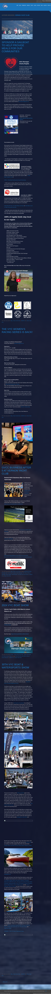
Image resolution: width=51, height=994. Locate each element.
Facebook (38, 1)
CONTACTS (49, 5)
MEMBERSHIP (24, 5)
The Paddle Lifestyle (8, 880)
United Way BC (14, 574)
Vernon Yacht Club (5, 6)
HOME (17, 5)
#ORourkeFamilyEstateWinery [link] (10, 555)
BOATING (38, 5)
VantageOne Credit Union (22, 817)
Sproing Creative (47, 993)
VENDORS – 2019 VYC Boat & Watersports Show (14, 931)
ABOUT (20, 5)
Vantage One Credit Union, (12, 926)
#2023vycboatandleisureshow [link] (16, 556)
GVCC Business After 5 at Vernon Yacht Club (16, 470)
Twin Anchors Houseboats (19, 702)
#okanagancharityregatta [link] (27, 556)
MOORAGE (28, 5)
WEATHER (45, 5)
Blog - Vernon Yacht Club (15, 320)
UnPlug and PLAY (20, 792)
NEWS (42, 5)
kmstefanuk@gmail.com (19, 343)
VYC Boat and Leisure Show (23, 574)
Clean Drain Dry (18, 656)
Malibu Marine (10, 884)
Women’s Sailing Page (25, 406)
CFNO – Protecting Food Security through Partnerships (15, 180)
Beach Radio (24, 926)
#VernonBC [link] (18, 555)
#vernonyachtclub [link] (24, 555)
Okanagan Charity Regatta (6, 574)
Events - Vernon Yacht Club (16, 654)
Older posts (4, 981)
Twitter (40, 1)
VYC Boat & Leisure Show (6, 656)
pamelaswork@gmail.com (24, 101)
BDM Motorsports (12, 881)
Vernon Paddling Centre (18, 884)
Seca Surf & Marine (20, 883)
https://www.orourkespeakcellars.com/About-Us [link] (13, 503)
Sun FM (19, 926)
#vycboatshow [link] (7, 556)
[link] (27, 492)
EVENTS (32, 5)
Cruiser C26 (28, 842)
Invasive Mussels (5, 657)
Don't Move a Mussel (26, 572)
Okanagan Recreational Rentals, (23, 881)
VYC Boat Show (7, 624)
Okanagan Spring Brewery (16, 925)
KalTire (9, 925)
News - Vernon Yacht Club (26, 654)
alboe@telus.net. (7, 874)
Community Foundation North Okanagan (15, 572)
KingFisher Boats (7, 928)
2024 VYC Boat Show (15, 605)
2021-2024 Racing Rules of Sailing (12, 384)
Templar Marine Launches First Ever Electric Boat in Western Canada (18, 845)
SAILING (35, 5)
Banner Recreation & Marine (18, 880)
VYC (46, 991)
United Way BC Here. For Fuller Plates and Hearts (14, 205)
